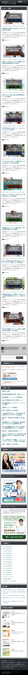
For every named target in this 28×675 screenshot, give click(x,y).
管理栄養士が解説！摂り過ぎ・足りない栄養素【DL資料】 (13, 589)
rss (19, 2)
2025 (10, 59)
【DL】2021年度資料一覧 (7, 555)
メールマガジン (19, 59)
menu (25, 1)
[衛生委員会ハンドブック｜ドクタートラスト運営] (9, 3)
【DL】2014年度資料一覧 (7, 570)
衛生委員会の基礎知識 (7, 578)
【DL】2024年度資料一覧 (7, 548)
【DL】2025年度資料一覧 (7, 546)
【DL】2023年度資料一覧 (7, 550)
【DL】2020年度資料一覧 (7, 557)
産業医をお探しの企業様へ (17, 650)
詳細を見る (7, 40)
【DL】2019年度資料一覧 (7, 559)
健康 (23, 59)
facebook (21, 2)
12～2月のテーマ (5, 59)
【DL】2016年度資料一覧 (7, 565)
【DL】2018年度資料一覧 (7, 561)
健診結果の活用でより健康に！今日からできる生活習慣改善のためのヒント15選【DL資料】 (14, 296)
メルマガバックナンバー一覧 (8, 576)
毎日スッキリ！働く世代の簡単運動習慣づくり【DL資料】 (13, 595)
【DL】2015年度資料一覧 (7, 568)
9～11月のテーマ (8, 158)
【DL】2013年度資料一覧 (7, 572)
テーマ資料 (13, 59)
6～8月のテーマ (7, 258)
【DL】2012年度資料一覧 (7, 574)
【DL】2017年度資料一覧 (7, 563)
